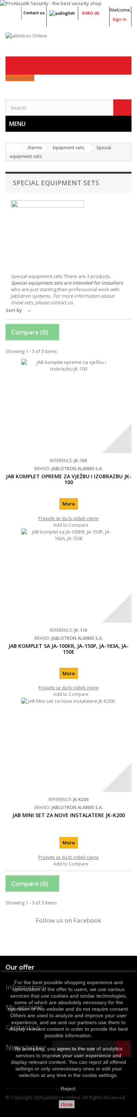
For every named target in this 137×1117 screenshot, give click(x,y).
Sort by (13, 310)
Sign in (119, 19)
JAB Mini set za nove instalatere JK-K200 (68, 815)
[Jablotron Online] (68, 44)
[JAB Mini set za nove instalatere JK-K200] (68, 745)
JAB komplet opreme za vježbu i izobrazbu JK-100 (69, 479)
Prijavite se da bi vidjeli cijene (68, 518)
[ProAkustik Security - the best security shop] (68, 3)
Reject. (69, 1089)
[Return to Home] (13, 147)
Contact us (34, 12)
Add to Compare (70, 525)
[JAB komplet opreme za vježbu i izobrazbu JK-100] (68, 406)
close (67, 1104)
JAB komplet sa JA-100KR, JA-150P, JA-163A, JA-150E (68, 648)
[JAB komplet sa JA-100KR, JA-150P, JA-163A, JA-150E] (68, 575)
